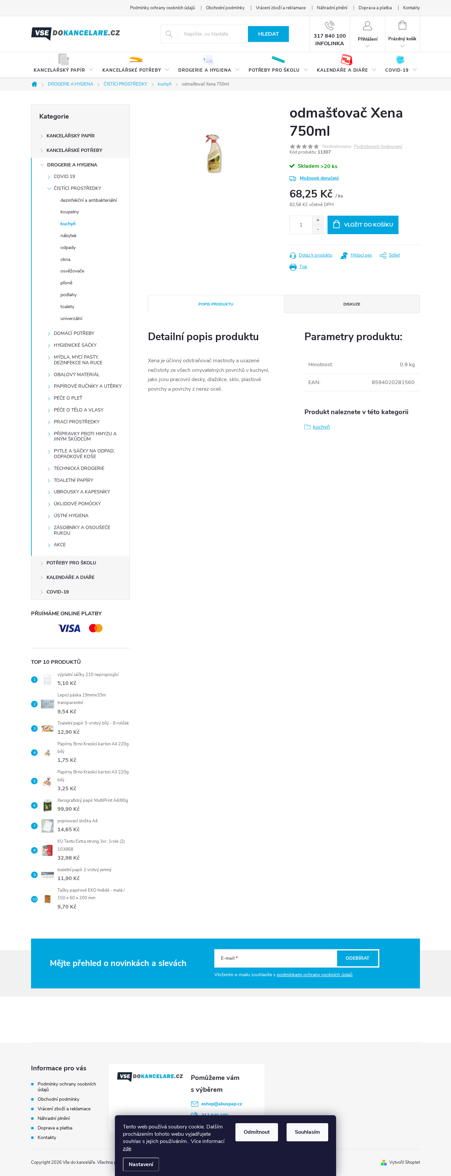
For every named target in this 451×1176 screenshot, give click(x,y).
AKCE (60, 545)
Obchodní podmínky (225, 8)
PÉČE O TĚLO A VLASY (78, 410)
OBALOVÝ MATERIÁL (77, 375)
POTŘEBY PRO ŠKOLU (71, 563)
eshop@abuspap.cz (221, 1104)
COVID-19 (58, 592)
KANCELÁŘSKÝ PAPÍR (71, 136)
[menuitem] (63, 65)
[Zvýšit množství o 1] (317, 220)
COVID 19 (64, 176)
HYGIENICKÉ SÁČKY (75, 345)
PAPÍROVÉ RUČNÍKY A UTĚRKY (87, 386)
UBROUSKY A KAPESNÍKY (82, 492)
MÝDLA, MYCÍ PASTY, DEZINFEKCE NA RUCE (78, 360)
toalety (67, 306)
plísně (66, 283)
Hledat (268, 34)
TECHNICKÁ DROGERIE (79, 468)
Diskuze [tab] (351, 304)
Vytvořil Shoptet (404, 1162)
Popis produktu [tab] (215, 304)
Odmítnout (257, 1132)
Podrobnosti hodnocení (378, 147)
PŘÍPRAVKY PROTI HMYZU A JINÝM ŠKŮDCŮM (85, 437)
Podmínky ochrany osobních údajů (162, 8)
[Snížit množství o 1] (317, 229)
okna (65, 259)
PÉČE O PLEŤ (68, 398)
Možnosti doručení (319, 178)
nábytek (68, 235)
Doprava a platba (375, 8)
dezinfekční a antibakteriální (88, 200)
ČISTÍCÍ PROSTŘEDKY (77, 188)
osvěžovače (72, 271)
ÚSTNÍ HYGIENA (71, 516)
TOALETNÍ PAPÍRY (73, 480)
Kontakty (411, 8)
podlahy (68, 295)
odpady (68, 247)
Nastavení (141, 1164)
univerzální (71, 318)
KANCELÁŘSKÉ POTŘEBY (74, 150)
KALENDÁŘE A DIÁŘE (70, 577)
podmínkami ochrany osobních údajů (315, 975)
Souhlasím (307, 1132)
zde (127, 1148)
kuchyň (68, 224)
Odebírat (357, 958)
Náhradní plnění (332, 8)
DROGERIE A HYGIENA (72, 165)
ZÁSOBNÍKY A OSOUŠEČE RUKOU (82, 530)
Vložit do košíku (368, 225)
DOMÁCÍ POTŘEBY (74, 333)
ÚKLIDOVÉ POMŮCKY (77, 504)
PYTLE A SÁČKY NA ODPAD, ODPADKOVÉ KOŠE (84, 454)
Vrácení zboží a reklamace (281, 8)
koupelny (69, 212)
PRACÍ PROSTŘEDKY (76, 422)
